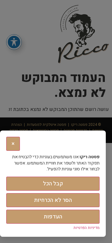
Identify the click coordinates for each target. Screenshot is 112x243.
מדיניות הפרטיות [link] (86, 228)
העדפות (53, 216)
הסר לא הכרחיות (53, 200)
